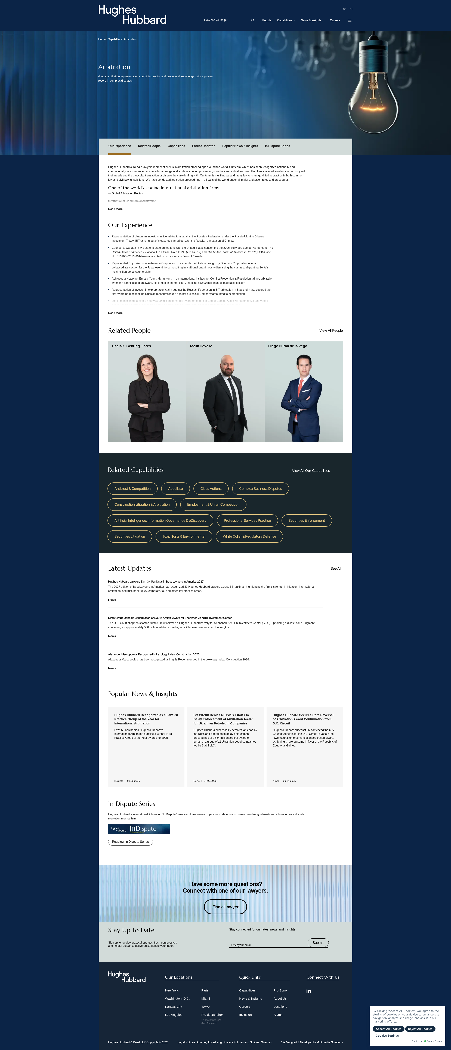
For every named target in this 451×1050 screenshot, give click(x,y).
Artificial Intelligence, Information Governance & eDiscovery (160, 520)
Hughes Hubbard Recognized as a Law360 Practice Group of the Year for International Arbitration (146, 719)
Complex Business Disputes (260, 488)
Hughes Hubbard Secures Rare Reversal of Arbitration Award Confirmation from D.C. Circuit (303, 719)
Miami (205, 998)
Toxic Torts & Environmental (184, 536)
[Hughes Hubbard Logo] (132, 14)
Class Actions (211, 488)
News (112, 599)
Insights (118, 780)
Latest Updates (203, 146)
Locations (280, 1006)
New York (171, 990)
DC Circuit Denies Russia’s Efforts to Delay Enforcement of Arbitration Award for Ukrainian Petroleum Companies (223, 719)
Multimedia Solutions (330, 1042)
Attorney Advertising (209, 1042)
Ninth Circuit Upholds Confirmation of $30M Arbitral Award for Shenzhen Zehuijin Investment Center (170, 618)
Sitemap (266, 1042)
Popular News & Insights (240, 146)
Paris (205, 990)
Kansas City (173, 1006)
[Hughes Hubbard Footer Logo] (127, 981)
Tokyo (205, 1006)
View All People (331, 330)
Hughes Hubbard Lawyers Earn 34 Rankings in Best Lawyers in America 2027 (155, 581)
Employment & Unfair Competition (213, 504)
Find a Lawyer (225, 906)
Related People (149, 146)
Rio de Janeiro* (212, 1015)
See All (336, 568)
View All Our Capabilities (311, 471)
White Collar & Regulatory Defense (249, 536)
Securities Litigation (130, 536)
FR (351, 8)
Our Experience (119, 146)
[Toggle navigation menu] (350, 19)
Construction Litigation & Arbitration (142, 504)
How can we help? (215, 20)
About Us (280, 998)
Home (102, 39)
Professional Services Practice (247, 520)
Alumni (278, 1015)
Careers (335, 20)
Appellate (175, 488)
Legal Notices (186, 1042)
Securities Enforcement (307, 520)
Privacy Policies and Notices (241, 1042)
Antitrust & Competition (133, 488)
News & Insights (311, 20)
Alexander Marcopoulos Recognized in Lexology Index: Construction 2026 (153, 654)
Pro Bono (280, 990)
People (266, 20)
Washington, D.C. (177, 998)
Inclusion (245, 1015)
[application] (407, 1026)
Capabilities (284, 20)
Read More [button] (115, 208)
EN (344, 8)
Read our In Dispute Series (130, 841)
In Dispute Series (277, 146)
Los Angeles (173, 1015)
